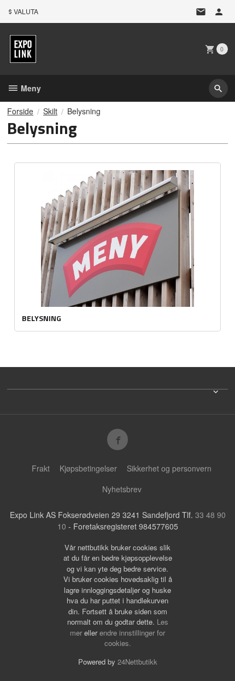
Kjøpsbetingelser (88, 468)
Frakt (41, 468)
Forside (20, 111)
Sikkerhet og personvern (169, 468)
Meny (30, 88)
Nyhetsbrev (122, 489)
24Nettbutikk (137, 661)
